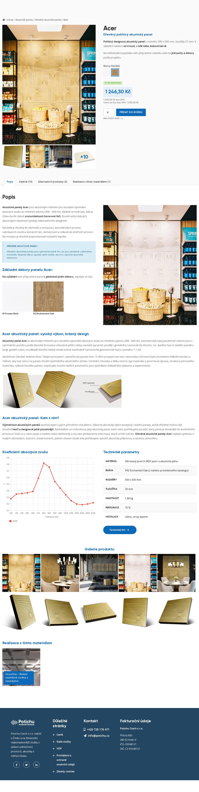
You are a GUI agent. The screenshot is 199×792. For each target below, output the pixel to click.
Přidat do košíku (131, 112)
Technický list (117, 530)
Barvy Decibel (111, 66)
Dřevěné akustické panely (48, 19)
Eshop (10, 19)
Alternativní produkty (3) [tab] (52, 181)
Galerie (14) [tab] (25, 181)
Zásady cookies (66, 771)
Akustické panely (24, 19)
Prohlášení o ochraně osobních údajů (66, 760)
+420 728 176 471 (98, 729)
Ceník (60, 734)
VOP (59, 748)
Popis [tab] (10, 181)
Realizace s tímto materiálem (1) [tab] (91, 181)
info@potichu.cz (98, 735)
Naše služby (64, 741)
